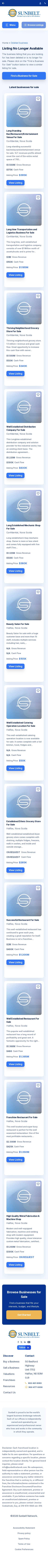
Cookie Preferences (24, 1549)
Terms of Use (24, 1544)
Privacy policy (24, 1533)
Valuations (8, 1373)
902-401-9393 (35, 1383)
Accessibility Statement (24, 1528)
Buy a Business (11, 1361)
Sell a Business (11, 1367)
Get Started (24, 1314)
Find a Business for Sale (24, 75)
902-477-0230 (36, 1387)
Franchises (9, 1380)
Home (5, 42)
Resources (9, 1386)
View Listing (15, 182)
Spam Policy (24, 1538)
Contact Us (9, 1392)
